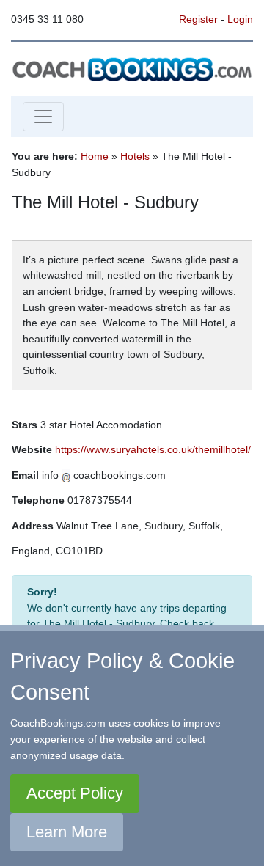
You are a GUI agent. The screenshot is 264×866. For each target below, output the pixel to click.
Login (240, 19)
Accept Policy (74, 793)
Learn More (66, 832)
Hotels (135, 156)
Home (95, 156)
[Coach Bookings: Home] (132, 68)
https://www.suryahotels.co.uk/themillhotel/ (153, 449)
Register (198, 19)
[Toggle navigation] (43, 116)
